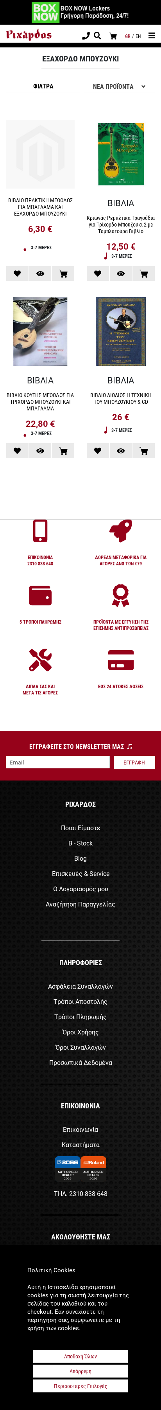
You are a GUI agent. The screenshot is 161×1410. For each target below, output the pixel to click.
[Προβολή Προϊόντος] (40, 273)
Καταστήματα (81, 1144)
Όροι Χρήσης (81, 1032)
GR (127, 36)
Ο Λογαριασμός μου (80, 889)
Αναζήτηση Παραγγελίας (80, 904)
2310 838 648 (88, 1193)
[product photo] (40, 155)
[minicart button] (113, 36)
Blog (80, 858)
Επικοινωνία (80, 1129)
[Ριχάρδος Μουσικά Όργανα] (29, 35)
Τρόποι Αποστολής (80, 1001)
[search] (97, 36)
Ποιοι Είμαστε (80, 828)
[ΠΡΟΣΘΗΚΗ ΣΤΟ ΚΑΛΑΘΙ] (63, 273)
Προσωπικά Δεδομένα (80, 1062)
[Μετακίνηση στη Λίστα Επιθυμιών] (17, 273)
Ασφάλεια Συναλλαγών (80, 986)
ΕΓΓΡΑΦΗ (134, 762)
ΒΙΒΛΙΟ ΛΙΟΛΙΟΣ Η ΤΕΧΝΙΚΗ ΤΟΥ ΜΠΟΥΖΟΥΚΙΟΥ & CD (121, 398)
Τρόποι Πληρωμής (80, 1017)
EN (138, 36)
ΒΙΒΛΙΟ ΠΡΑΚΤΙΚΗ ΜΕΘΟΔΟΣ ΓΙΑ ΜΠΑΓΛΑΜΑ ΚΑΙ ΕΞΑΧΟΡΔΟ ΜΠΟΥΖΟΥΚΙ (40, 206)
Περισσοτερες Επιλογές (80, 1386)
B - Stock (80, 843)
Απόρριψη (80, 1371)
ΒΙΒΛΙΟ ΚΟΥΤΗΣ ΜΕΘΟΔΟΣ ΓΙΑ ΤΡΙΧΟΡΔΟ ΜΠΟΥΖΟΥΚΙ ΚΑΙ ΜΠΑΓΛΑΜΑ (40, 401)
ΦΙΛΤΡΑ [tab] (43, 86)
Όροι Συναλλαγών (80, 1047)
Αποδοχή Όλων (80, 1356)
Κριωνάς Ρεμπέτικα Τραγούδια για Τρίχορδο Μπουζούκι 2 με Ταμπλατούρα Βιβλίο (121, 224)
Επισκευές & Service (80, 873)
